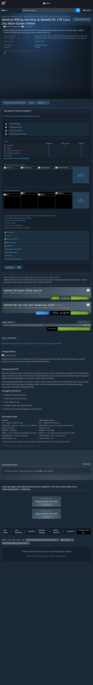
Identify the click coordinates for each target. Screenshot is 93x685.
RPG (23, 218)
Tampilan (70, 531)
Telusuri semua (83, 322)
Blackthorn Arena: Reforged (59, 308)
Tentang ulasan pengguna (10, 489)
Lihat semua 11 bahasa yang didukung (16, 158)
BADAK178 (5, 16)
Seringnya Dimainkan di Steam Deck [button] (14, 543)
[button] (4, 10)
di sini (40, 471)
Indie (20, 218)
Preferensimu (25, 489)
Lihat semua (86, 464)
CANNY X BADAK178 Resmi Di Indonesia (33, 308)
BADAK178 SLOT (16, 16)
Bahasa (31, 531)
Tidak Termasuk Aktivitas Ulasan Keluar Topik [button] (41, 540)
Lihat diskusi (9, 256)
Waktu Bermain (56, 531)
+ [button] (4, 53)
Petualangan (13, 218)
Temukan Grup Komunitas (13, 259)
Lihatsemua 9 (81, 200)
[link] (60, 298)
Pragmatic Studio (41, 45)
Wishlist (88, 10)
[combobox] (49, 10)
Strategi (28, 218)
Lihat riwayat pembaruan (13, 249)
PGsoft (37, 47)
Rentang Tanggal (42, 531)
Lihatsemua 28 (81, 175)
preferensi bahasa (25, 116)
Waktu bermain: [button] (66, 540)
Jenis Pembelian (18, 531)
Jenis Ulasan (5, 531)
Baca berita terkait (11, 252)
